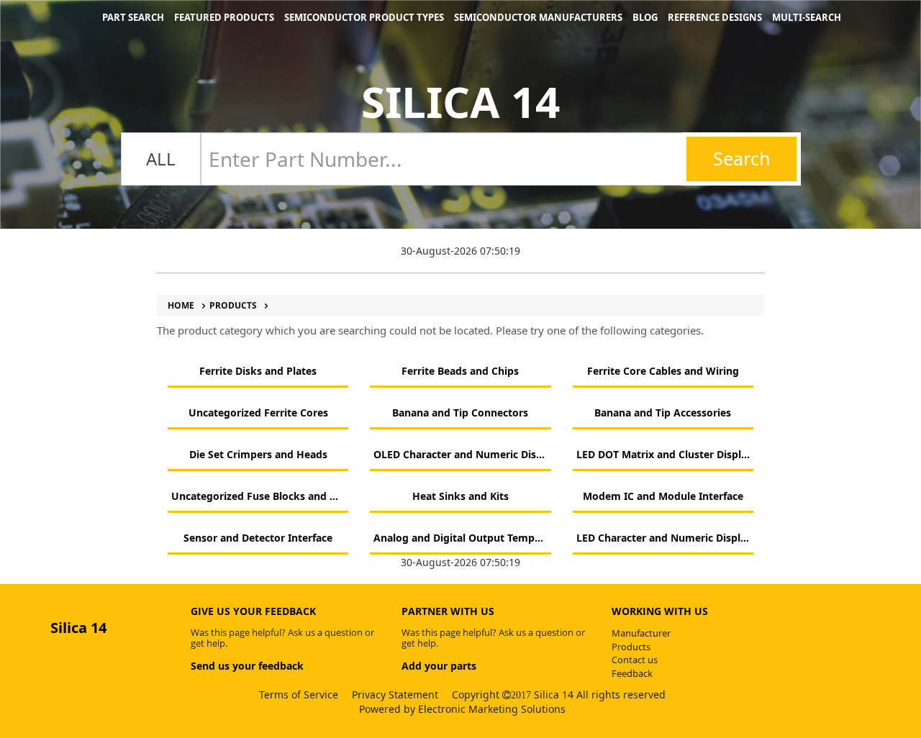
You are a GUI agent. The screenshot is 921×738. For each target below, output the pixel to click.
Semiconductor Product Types (364, 17)
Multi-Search (806, 17)
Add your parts (438, 666)
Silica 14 (460, 101)
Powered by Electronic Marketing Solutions (462, 709)
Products (233, 305)
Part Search (133, 17)
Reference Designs (715, 17)
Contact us (635, 659)
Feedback (632, 673)
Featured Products (224, 17)
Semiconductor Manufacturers (538, 17)
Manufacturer (641, 633)
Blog (645, 17)
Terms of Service (298, 694)
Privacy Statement (395, 694)
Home (181, 305)
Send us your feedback (247, 666)
